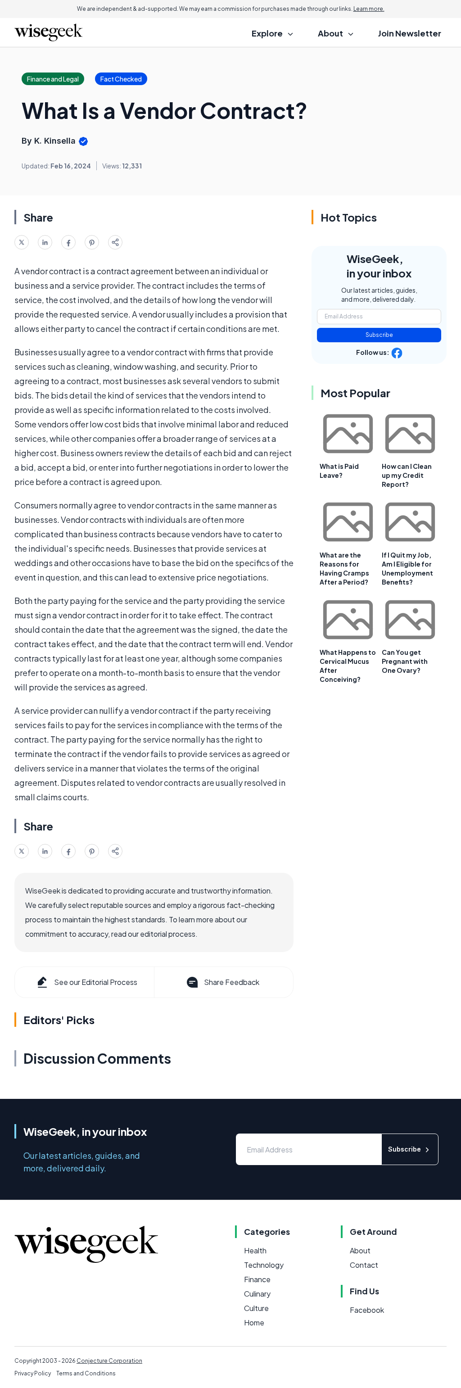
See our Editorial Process (95, 982)
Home (254, 1322)
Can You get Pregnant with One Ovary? (405, 661)
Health (255, 1250)
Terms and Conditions (86, 1373)
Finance (257, 1279)
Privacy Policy (32, 1373)
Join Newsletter (409, 33)
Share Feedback (231, 982)
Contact (364, 1265)
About (360, 1250)
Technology (264, 1265)
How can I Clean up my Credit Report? (407, 475)
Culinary (257, 1293)
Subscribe (379, 334)
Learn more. (368, 8)
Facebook (367, 1310)
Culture (256, 1308)
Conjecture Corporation (109, 1360)
